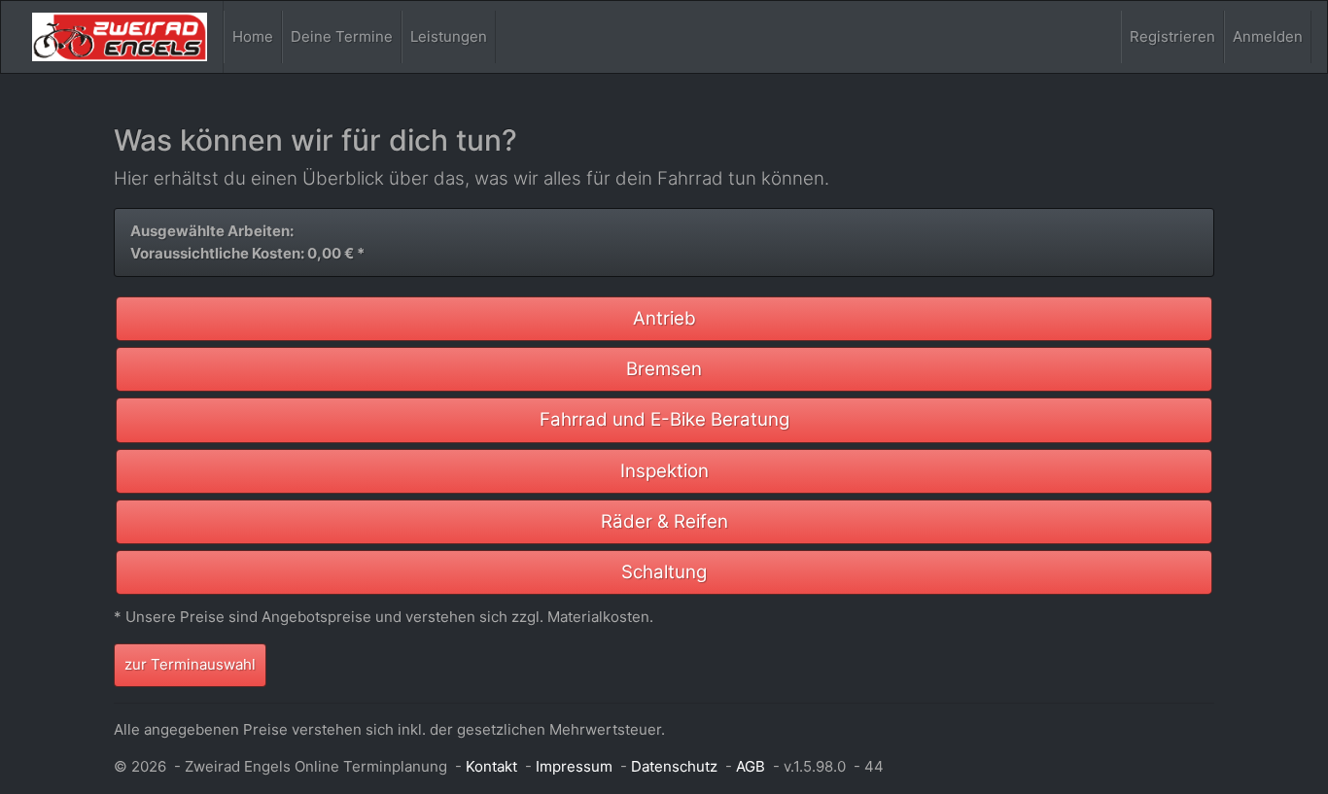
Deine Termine (342, 36)
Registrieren (1172, 36)
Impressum (574, 766)
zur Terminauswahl (190, 664)
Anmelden (1268, 36)
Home (252, 36)
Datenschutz (674, 766)
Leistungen (448, 36)
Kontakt (491, 766)
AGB (750, 766)
